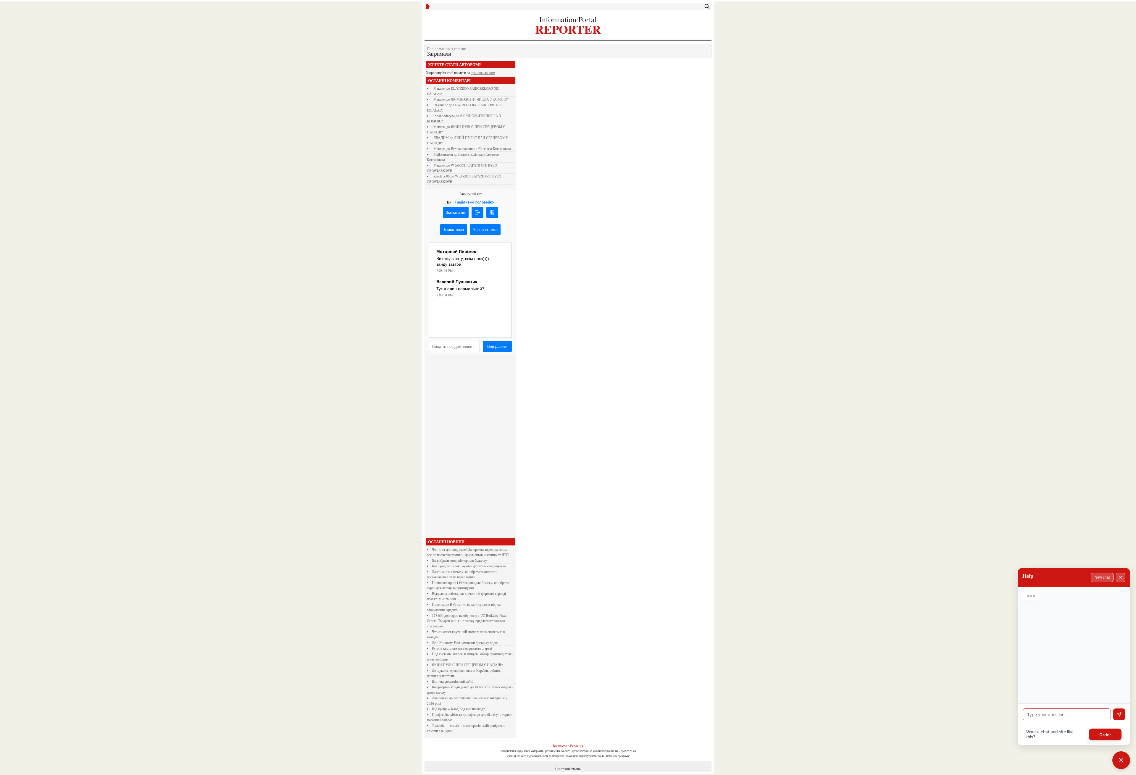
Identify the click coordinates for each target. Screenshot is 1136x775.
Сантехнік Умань (568, 769)
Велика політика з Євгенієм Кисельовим (481, 148)
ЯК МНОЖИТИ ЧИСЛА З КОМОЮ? (480, 99)
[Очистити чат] (492, 212)
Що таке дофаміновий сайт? (452, 681)
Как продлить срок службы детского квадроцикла (469, 566)
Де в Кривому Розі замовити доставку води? (465, 642)
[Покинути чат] (477, 212)
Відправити (497, 346)
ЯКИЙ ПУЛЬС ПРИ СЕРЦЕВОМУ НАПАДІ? (467, 665)
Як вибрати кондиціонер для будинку (459, 560)
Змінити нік (456, 212)
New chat (1102, 577)
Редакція (576, 745)
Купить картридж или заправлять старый (462, 648)
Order (1105, 734)
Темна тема (453, 229)
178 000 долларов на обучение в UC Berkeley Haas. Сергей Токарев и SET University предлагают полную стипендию (467, 620)
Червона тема (485, 229)
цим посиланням (483, 72)
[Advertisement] (470, 448)
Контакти (560, 745)
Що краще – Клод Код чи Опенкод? (458, 709)
